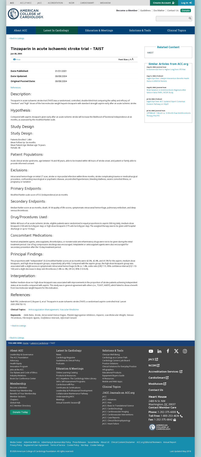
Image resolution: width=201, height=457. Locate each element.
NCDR (152, 365)
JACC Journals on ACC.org (118, 392)
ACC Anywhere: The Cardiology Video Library (76, 378)
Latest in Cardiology (39, 343)
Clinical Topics (111, 386)
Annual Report (169, 442)
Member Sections (17, 396)
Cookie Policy (73, 445)
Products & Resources (66, 375)
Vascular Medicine (69, 309)
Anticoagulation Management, (44, 309)
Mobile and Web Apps (112, 381)
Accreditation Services (164, 371)
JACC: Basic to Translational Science (118, 405)
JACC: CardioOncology (112, 408)
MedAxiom (156, 384)
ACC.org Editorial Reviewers (149, 442)
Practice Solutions (110, 363)
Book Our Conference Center (23, 378)
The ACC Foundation (19, 357)
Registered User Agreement (36, 445)
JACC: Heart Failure (110, 423)
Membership (18, 383)
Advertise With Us (32, 442)
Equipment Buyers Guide (113, 375)
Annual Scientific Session (67, 402)
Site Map (84, 445)
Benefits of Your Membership (23, 393)
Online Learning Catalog (67, 372)
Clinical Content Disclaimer (123, 442)
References (16, 87)
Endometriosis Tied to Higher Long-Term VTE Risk (166, 69)
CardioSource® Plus (65, 384)
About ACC (16, 350)
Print (18, 59)
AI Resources (108, 378)
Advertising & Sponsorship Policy (56, 442)
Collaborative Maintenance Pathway (72, 393)
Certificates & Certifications (68, 387)
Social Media (93, 442)
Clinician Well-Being (111, 354)
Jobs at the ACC (17, 369)
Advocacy (14, 360)
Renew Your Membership (21, 390)
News (58, 354)
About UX (105, 442)
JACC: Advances (109, 399)
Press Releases (79, 442)
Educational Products (111, 372)
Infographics (108, 369)
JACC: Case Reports (111, 417)
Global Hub (15, 402)
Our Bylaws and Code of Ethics (23, 372)
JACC (104, 396)
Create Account (162, 2)
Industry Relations (18, 375)
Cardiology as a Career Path (114, 357)
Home (25, 343)
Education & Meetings (69, 368)
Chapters (14, 399)
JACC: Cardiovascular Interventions (117, 414)
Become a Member (18, 387)
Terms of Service (57, 445)
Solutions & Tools (112, 350)
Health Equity (16, 363)
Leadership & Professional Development (74, 390)
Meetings (60, 399)
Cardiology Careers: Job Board (116, 360)
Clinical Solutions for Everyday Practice (119, 366)
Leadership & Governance (21, 354)
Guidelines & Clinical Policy (68, 360)
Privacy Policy (16, 445)
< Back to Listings (16, 38)
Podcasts (60, 363)
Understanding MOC (65, 396)
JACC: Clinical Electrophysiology (116, 420)
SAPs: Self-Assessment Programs (70, 381)
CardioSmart (157, 377)
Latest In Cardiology (69, 350)
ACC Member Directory (20, 405)
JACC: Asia (106, 402)
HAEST (150, 52)
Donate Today (20, 412)
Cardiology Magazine (65, 357)
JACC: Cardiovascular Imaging (115, 411)
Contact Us (156, 390)
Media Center (16, 442)
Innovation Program (19, 366)
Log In (185, 2)
